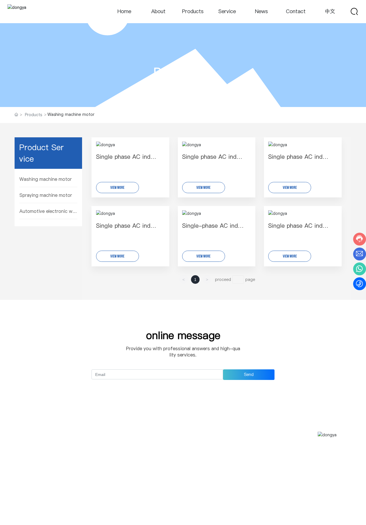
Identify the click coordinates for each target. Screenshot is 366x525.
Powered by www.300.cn (41, 509)
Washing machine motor (45, 179)
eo (73, 509)
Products (183, 72)
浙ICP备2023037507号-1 (325, 505)
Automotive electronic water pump (48, 211)
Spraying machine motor (45, 195)
